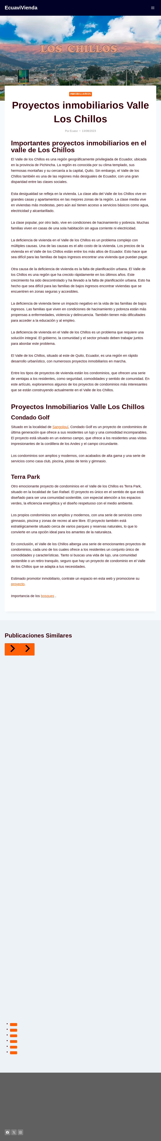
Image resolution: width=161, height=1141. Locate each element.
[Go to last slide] (12, 649)
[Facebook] (7, 1132)
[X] (14, 1132)
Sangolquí (60, 427)
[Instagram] (20, 1132)
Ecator (74, 130)
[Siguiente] (27, 649)
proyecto (18, 584)
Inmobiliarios (80, 94)
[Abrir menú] (152, 8)
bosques (47, 596)
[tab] (13, 1024)
